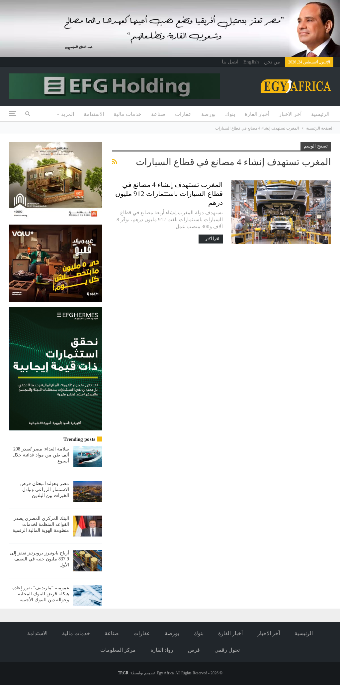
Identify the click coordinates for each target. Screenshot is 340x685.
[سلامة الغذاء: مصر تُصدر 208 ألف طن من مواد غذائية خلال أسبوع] (87, 456)
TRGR (123, 673)
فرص (194, 650)
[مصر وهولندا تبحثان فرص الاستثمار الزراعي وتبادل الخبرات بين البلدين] (87, 491)
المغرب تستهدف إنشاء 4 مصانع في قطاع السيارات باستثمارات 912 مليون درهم (169, 194)
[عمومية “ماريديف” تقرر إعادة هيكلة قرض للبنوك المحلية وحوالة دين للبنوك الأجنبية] (87, 595)
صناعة (158, 114)
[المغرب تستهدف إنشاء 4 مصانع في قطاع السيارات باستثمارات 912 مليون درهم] (281, 212)
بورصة (208, 114)
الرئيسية (320, 114)
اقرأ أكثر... (210, 239)
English (251, 61)
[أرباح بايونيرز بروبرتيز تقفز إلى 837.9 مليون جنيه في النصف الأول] (87, 560)
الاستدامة (94, 114)
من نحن (272, 61)
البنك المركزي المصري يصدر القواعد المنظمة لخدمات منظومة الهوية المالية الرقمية (41, 524)
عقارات (183, 114)
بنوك (230, 114)
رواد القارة (161, 650)
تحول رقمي (227, 650)
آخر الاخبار (290, 114)
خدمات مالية (127, 114)
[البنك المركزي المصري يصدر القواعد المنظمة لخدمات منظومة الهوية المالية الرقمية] (87, 526)
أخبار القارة (257, 114)
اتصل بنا (230, 61)
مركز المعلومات (118, 650)
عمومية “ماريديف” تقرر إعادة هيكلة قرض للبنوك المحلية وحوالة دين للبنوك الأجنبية (40, 593)
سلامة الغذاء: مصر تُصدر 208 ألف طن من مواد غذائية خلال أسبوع (41, 454)
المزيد (67, 114)
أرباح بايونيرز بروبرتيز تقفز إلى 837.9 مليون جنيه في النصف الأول (39, 558)
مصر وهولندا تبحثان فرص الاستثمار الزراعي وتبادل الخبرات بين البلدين (44, 489)
